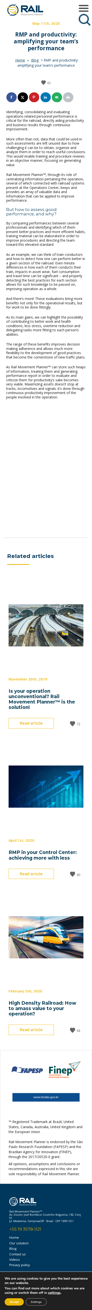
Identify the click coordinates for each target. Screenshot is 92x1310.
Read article (31, 723)
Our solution (19, 1243)
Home (20, 60)
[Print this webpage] (68, 97)
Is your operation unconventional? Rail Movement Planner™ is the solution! (42, 699)
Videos (14, 1259)
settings (54, 1293)
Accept (14, 1302)
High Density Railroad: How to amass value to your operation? (42, 1008)
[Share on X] (23, 97)
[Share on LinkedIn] (46, 97)
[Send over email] (57, 97)
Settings (36, 1302)
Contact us (17, 1254)
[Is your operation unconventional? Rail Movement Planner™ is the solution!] (46, 670)
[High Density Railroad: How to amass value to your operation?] (46, 982)
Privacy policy (19, 1265)
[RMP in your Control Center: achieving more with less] (46, 831)
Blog (35, 60)
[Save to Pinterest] (34, 97)
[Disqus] (46, 470)
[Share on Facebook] (12, 97)
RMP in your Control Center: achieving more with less (43, 855)
